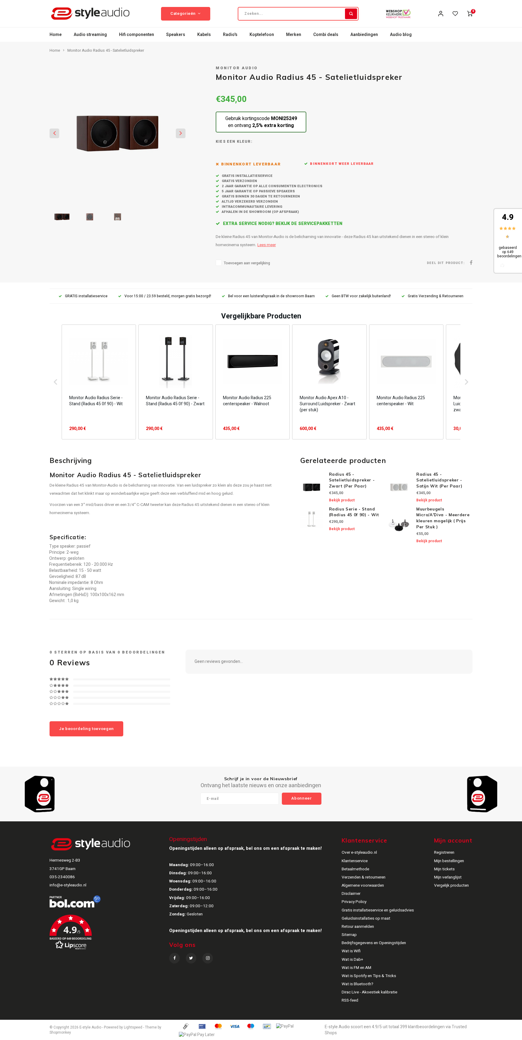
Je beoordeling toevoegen (86, 729)
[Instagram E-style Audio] (207, 958)
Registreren (444, 852)
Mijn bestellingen (449, 861)
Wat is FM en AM (356, 968)
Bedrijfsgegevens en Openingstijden (374, 943)
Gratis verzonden (239, 181)
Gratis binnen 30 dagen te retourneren (260, 196)
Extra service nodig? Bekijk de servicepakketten (282, 223)
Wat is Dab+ (352, 960)
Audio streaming (90, 34)
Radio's (230, 34)
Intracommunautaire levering (251, 206)
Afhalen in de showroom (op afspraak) (260, 211)
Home (56, 34)
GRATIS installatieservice (86, 296)
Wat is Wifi (351, 951)
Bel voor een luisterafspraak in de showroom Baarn (271, 296)
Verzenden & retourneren (363, 877)
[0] (469, 14)
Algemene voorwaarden (363, 885)
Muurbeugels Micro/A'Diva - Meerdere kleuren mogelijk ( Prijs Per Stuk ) (442, 518)
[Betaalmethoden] (185, 1026)
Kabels (204, 34)
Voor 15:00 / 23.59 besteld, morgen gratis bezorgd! (167, 296)
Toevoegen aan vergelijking (247, 263)
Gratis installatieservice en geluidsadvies (378, 910)
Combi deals (325, 34)
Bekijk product (342, 500)
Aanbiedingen (364, 34)
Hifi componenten (136, 34)
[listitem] (99, 381)
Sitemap (349, 935)
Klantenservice (355, 861)
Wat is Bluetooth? (357, 984)
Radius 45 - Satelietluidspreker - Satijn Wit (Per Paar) (439, 480)
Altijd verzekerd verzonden (249, 201)
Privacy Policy (354, 902)
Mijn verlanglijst (448, 877)
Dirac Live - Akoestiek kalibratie (369, 992)
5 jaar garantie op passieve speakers (258, 191)
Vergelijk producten (451, 885)
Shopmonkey (60, 1032)
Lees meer (266, 245)
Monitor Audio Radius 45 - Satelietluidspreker (105, 50)
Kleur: (245, 141)
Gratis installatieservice (246, 175)
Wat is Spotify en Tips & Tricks (369, 976)
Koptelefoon (262, 34)
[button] (56, 382)
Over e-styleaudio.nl (359, 852)
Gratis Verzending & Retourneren (435, 296)
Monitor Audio (237, 68)
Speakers (175, 34)
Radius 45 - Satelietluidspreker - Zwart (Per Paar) (352, 480)
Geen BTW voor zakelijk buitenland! (361, 296)
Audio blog (401, 34)
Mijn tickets (444, 869)
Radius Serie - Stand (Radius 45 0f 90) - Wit (354, 512)
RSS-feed (350, 1000)
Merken (293, 34)
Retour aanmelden (358, 927)
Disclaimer (351, 894)
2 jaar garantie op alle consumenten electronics (271, 186)
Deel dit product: (446, 263)
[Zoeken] (351, 13)
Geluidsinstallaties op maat (366, 918)
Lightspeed (133, 1027)
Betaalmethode (355, 869)
